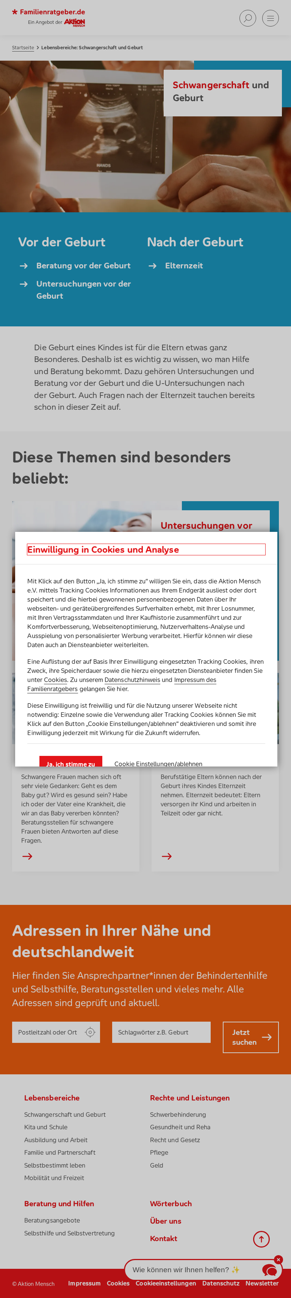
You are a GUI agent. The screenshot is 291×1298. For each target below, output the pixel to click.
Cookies (55, 680)
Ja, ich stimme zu (70, 764)
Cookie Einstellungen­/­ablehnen (158, 764)
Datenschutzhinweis (132, 680)
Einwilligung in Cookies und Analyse (103, 549)
